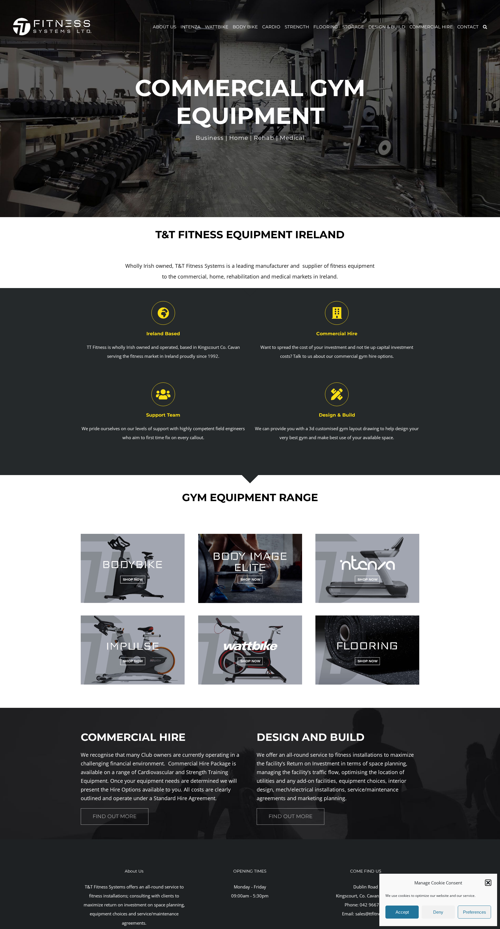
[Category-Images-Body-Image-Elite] (250, 536)
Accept (402, 912)
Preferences (474, 912)
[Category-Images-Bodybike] (133, 536)
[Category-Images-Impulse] (133, 617)
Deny (438, 912)
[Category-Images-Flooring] (367, 617)
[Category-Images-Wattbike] (250, 617)
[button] (488, 883)
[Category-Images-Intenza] (367, 536)
